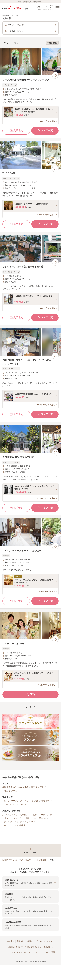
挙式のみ (42, 818)
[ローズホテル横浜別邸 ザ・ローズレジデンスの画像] (30, 61)
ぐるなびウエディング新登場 (13, 825)
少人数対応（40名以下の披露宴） (15, 815)
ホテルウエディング (10, 804)
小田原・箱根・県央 (9, 791)
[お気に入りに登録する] (55, 75)
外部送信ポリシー (15, 947)
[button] (30, 882)
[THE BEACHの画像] (30, 155)
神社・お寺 (45, 801)
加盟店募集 (48, 947)
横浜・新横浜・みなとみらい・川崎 (15, 787)
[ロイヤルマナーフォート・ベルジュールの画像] (30, 532)
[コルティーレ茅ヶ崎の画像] (30, 625)
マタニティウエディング (12, 822)
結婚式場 (42, 860)
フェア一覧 (47, 130)
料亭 (26, 801)
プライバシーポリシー (45, 941)
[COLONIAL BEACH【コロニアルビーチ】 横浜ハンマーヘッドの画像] (30, 342)
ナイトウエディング (13, 818)
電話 (32, 694)
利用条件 (29, 941)
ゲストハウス (26, 804)
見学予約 (18, 130)
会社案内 (10, 941)
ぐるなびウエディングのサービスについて (23, 952)
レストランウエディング (12, 801)
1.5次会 (33, 815)
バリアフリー (30, 822)
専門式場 (34, 801)
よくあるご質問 (48, 952)
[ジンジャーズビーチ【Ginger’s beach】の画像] (30, 248)
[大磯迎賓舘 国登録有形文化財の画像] (30, 439)
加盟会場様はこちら (33, 947)
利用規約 (20, 941)
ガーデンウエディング (48, 815)
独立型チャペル (30, 818)
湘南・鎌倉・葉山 (37, 787)
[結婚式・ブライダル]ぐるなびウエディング (19, 860)
